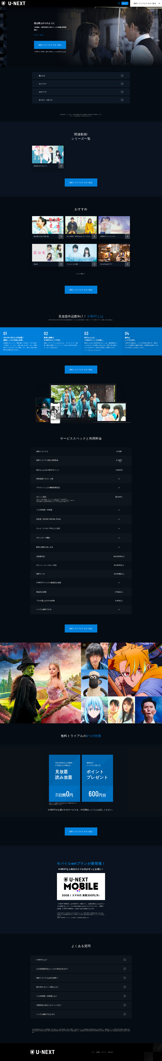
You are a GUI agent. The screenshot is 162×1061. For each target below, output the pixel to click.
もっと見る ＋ (81, 274)
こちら (64, 51)
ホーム (93, 1052)
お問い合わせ (110, 1052)
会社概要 (98, 1052)
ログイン (125, 3)
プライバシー (103, 1052)
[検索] (119, 3)
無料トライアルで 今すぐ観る (145, 3)
